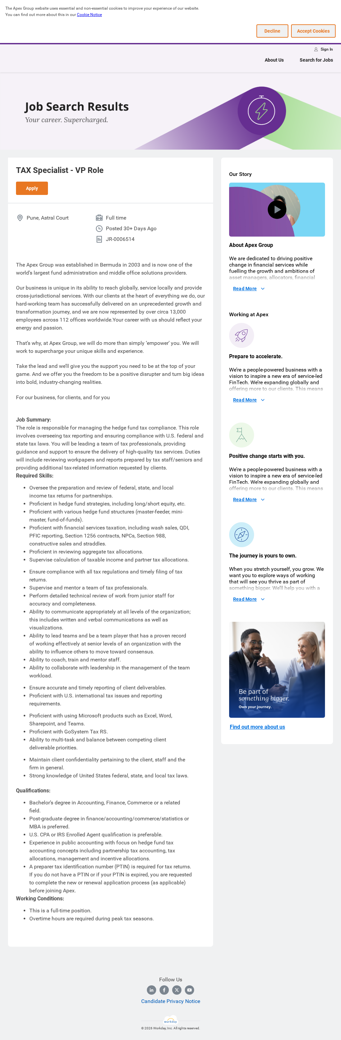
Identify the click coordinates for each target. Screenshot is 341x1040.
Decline (272, 31)
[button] (277, 210)
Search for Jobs (316, 60)
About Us (274, 60)
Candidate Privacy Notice (170, 1001)
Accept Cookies (313, 31)
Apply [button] (32, 188)
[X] (176, 990)
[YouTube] (189, 990)
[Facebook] (164, 990)
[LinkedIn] (151, 990)
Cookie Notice (89, 14)
